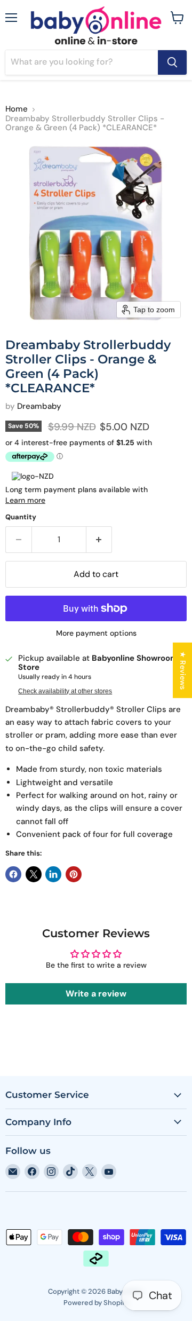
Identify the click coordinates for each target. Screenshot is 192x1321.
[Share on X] (34, 874)
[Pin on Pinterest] (74, 874)
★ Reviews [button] (183, 670)
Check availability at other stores (65, 691)
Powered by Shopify (96, 1302)
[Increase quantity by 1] (99, 539)
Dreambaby (39, 406)
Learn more (25, 500)
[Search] (172, 62)
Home (16, 109)
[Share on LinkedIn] (53, 874)
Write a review (96, 993)
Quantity (20, 517)
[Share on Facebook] (13, 874)
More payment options (96, 633)
